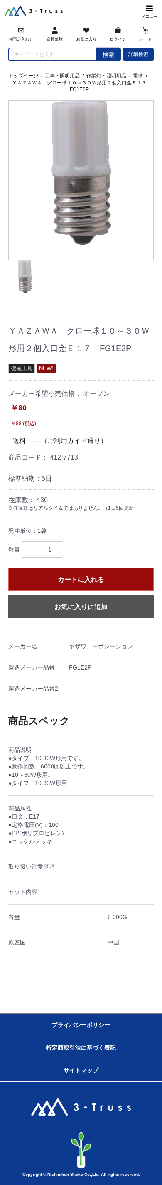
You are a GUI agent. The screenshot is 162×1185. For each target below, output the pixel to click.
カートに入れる (81, 579)
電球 (138, 76)
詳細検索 (138, 54)
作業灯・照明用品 (106, 76)
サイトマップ (81, 1070)
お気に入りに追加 (81, 606)
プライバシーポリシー (81, 1024)
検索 (108, 54)
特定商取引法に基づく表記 (81, 1047)
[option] (81, 173)
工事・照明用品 (62, 76)
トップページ (23, 76)
